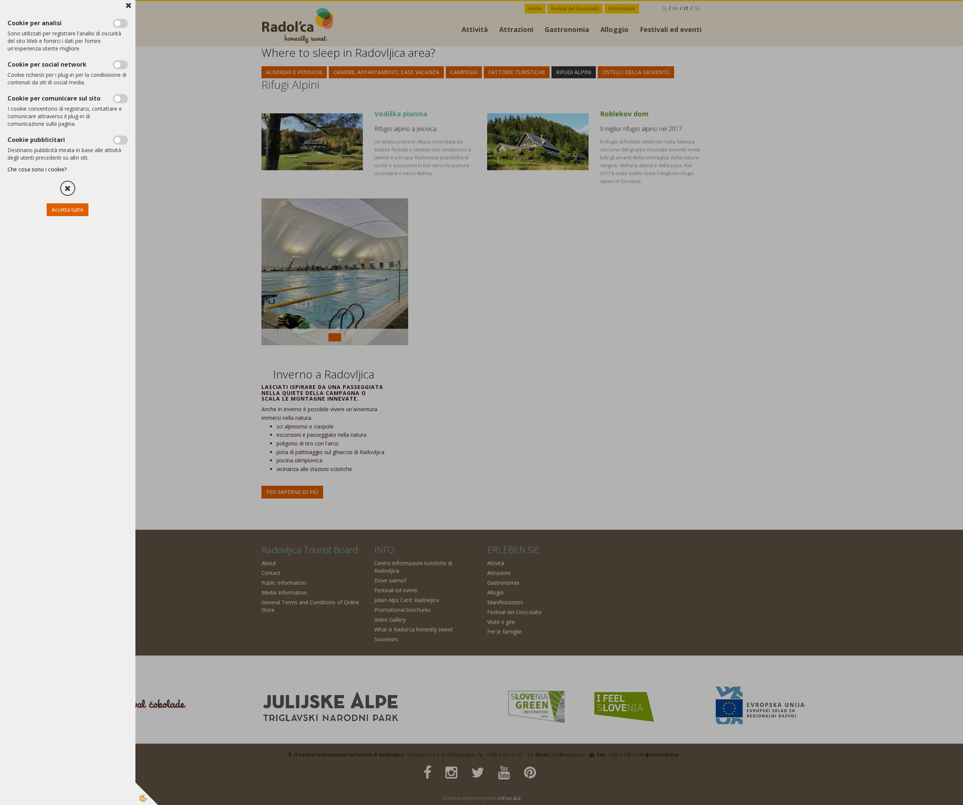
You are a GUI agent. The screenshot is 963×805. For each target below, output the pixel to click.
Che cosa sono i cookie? (37, 169)
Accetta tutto (68, 209)
